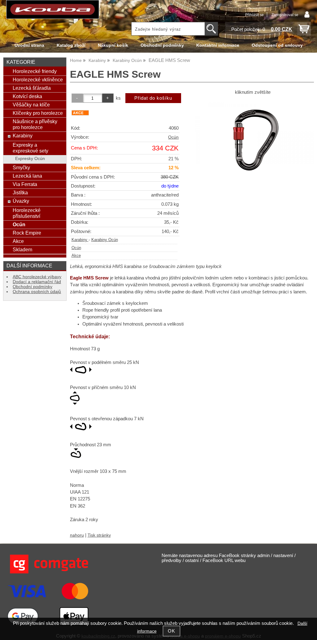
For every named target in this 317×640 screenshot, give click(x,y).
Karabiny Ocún (104, 240)
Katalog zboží (71, 45)
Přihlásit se (254, 15)
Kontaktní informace (217, 45)
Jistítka (20, 192)
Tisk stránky (99, 535)
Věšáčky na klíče (31, 104)
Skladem (22, 249)
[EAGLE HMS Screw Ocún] (253, 139)
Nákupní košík (113, 45)
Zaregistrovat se (284, 15)
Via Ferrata (25, 184)
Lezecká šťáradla (32, 88)
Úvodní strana (29, 45)
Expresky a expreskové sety (30, 148)
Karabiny (80, 240)
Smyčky (21, 167)
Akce (76, 255)
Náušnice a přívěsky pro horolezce (35, 124)
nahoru (77, 535)
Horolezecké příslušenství (27, 213)
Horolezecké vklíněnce (38, 79)
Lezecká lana (27, 176)
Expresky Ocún (30, 158)
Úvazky (21, 201)
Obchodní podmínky (162, 45)
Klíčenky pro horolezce (38, 113)
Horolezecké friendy (35, 71)
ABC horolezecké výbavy (37, 277)
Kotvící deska (27, 96)
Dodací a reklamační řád (37, 281)
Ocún (173, 137)
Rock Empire (27, 233)
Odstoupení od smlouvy (277, 45)
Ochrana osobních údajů (37, 291)
